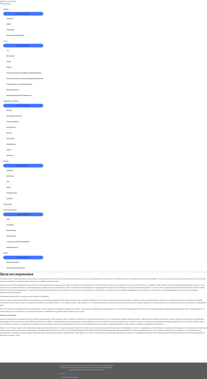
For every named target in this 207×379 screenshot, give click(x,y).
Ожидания (9, 198)
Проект (5, 41)
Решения (5, 161)
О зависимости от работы (11, 101)
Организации (10, 224)
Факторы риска (11, 127)
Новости (5, 9)
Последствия (10, 138)
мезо (7, 181)
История (9, 110)
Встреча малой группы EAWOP (15, 35)
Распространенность (12, 121)
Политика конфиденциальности (15, 268)
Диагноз (8, 149)
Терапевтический (11, 193)
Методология (10, 56)
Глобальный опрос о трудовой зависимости (19, 84)
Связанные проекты (12, 247)
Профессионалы (11, 236)
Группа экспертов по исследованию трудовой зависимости (23, 72)
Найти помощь (7, 204)
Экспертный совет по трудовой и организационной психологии (24, 78)
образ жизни (10, 176)
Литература (10, 155)
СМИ (7, 219)
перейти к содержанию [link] (8, 1)
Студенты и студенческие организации (17, 241)
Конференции (10, 29)
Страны (8, 61)
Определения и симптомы (14, 116)
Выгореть (9, 133)
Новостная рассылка (12, 262)
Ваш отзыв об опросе (12, 89)
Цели (7, 50)
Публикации (9, 18)
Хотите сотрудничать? (10, 209)
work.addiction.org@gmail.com (72, 373)
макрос (8, 187)
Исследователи (11, 230)
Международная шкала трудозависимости (19, 95)
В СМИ (8, 24)
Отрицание (9, 170)
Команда (9, 67)
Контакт (5, 253)
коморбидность (11, 144)
